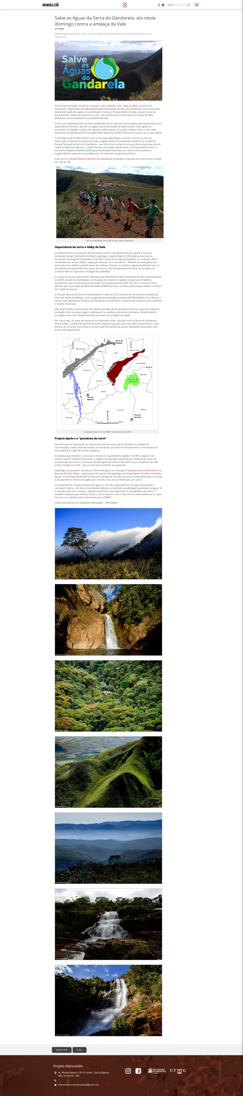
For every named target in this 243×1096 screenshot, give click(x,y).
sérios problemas (74, 297)
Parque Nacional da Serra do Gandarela (91, 158)
